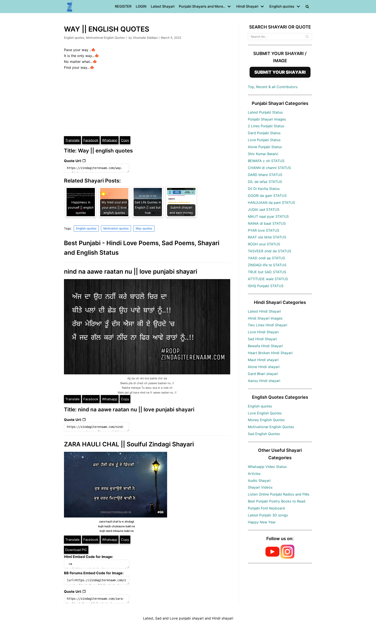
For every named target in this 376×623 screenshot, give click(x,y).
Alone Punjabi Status (265, 147)
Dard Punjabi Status (264, 133)
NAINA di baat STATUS (267, 223)
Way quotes (144, 228)
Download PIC (76, 550)
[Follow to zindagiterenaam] (287, 557)
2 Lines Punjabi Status (266, 126)
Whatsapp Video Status (267, 466)
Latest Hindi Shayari (264, 311)
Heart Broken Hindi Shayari (270, 353)
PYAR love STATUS (263, 230)
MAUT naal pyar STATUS (268, 216)
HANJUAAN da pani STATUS (271, 202)
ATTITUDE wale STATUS (268, 279)
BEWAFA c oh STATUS (266, 161)
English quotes (74, 37)
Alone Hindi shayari (264, 367)
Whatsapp (109, 140)
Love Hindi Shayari (263, 332)
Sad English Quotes (264, 434)
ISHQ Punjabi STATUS (266, 286)
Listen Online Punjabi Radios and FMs (278, 494)
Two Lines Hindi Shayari (267, 325)
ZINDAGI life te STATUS (267, 265)
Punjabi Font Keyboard (266, 508)
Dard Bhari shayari (263, 374)
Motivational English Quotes (105, 37)
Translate (72, 140)
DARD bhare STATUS (265, 174)
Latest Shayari (163, 6)
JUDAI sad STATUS (263, 209)
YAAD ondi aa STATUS (266, 258)
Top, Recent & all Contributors (272, 87)
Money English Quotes (266, 420)
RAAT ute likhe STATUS (267, 237)
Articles (254, 473)
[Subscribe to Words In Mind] (272, 557)
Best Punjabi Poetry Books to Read (276, 501)
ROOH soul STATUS (264, 244)
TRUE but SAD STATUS (267, 272)
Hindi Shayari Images (265, 318)
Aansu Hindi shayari (264, 380)
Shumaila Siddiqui (145, 37)
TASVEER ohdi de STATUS (269, 251)
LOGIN (141, 6)
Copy (125, 140)
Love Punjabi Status (264, 140)
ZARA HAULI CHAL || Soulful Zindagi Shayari (129, 444)
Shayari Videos (260, 487)
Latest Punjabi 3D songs (268, 515)
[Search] (307, 36)
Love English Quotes (265, 413)
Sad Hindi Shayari (262, 339)
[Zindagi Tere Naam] (70, 6)
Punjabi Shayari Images (267, 119)
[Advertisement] (147, 103)
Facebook (90, 140)
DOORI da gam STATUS (267, 195)
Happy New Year (262, 522)
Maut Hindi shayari (263, 360)
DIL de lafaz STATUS (265, 181)
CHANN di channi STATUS (269, 168)
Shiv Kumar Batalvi (263, 154)
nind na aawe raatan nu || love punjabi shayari (130, 271)
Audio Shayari (259, 480)
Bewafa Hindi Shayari (265, 346)
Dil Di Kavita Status (264, 188)
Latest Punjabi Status (265, 112)
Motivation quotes (116, 228)
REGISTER (123, 6)
